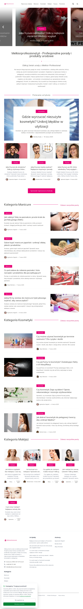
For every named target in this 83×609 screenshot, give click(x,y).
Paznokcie (62, 4)
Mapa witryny (61, 595)
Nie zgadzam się (19, 600)
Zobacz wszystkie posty (69, 205)
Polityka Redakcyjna (51, 595)
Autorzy (58, 537)
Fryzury (55, 4)
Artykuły (33, 537)
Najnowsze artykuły (26, 4)
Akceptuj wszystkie (19, 604)
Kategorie (7, 572)
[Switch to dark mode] (77, 3)
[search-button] (73, 4)
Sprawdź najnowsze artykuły (41, 191)
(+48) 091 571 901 (11, 564)
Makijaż (50, 4)
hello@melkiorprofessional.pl (13, 567)
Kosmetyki (43, 4)
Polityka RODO (41, 595)
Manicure (36, 4)
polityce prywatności (25, 596)
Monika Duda (58, 544)
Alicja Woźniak (59, 546)
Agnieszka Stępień (60, 541)
